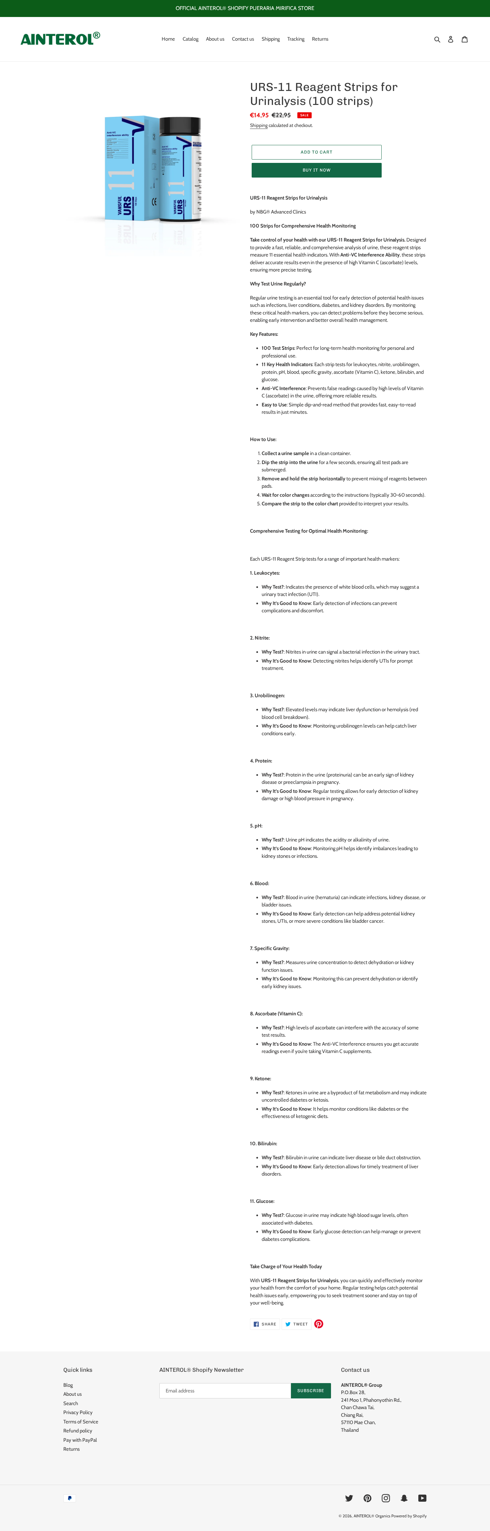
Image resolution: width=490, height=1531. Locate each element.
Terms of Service (80, 1422)
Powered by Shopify (409, 1515)
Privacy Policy (78, 1412)
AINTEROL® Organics (372, 1515)
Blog (68, 1385)
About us (72, 1394)
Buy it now (317, 170)
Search (70, 1403)
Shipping (259, 125)
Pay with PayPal (80, 1440)
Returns (71, 1449)
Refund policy (77, 1431)
